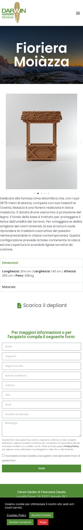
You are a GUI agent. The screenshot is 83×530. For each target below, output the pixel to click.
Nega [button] (43, 522)
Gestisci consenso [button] (20, 522)
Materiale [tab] (8, 287)
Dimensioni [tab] (10, 263)
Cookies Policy (16, 515)
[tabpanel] (41, 275)
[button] (78, 13)
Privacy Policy (71, 446)
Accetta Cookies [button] (41, 515)
